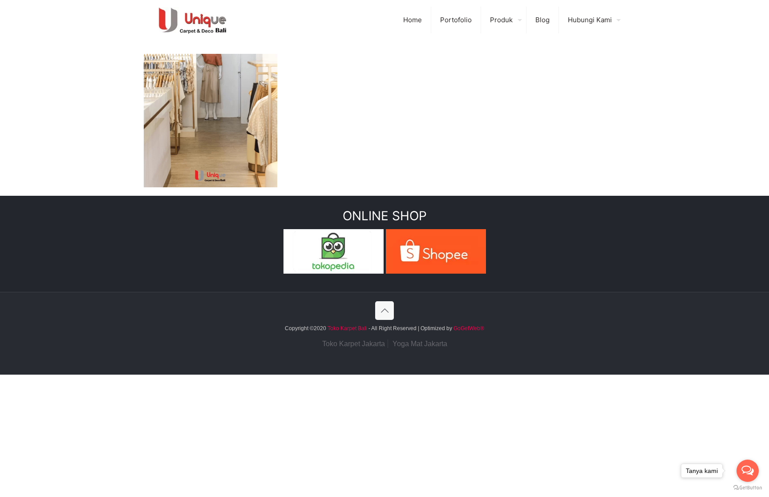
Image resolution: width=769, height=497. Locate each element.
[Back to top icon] (384, 310)
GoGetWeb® (468, 328)
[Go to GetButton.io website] (747, 488)
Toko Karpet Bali (347, 328)
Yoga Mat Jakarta (420, 343)
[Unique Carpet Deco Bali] (201, 20)
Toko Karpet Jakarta (353, 343)
